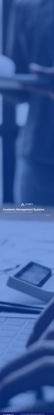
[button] (47, 215)
